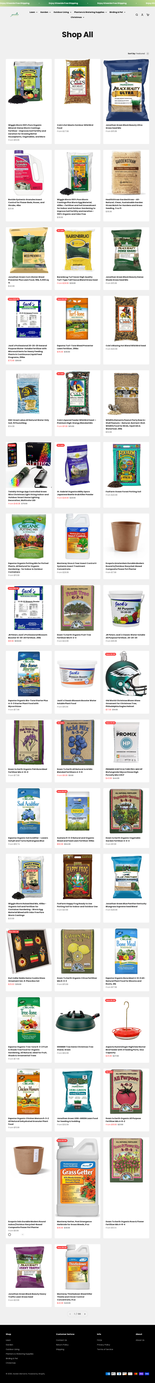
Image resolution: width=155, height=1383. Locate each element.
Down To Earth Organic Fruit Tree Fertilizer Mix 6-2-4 (74, 636)
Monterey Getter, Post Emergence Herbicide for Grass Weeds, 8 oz (74, 1223)
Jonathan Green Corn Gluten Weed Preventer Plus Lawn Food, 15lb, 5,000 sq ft (28, 280)
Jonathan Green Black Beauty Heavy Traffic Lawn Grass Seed (27, 1295)
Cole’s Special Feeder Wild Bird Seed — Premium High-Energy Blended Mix (76, 421)
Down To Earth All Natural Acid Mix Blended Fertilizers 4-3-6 (74, 770)
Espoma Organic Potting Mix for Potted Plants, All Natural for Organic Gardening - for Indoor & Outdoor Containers (28, 567)
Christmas (76, 17)
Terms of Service (105, 1349)
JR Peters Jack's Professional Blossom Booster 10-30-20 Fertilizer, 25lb (27, 636)
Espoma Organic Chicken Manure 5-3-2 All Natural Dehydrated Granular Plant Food (28, 1121)
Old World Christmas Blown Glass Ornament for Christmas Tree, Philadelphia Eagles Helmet (123, 703)
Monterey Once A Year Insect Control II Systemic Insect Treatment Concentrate (76, 566)
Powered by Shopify (36, 1374)
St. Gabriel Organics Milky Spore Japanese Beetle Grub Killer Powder (75, 493)
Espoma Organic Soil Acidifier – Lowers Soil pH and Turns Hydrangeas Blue (28, 839)
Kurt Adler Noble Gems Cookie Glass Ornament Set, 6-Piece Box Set (26, 979)
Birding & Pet (116, 12)
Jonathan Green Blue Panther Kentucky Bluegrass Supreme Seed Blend (126, 905)
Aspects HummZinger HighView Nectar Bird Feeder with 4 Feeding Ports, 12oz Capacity (126, 1049)
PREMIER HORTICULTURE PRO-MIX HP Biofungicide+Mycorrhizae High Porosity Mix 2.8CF (124, 772)
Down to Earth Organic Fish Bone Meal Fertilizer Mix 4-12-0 (27, 770)
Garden (44, 12)
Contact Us (61, 1340)
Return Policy (62, 1344)
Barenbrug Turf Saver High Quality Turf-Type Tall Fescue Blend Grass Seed (77, 278)
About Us (140, 1340)
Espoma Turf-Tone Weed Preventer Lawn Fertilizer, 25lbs (75, 347)
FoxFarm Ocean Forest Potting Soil (123, 491)
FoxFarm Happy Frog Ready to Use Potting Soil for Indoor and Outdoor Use (77, 905)
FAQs (99, 1340)
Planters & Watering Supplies (89, 12)
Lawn (32, 12)
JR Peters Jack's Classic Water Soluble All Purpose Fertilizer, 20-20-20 (125, 636)
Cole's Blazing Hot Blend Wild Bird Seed (126, 345)
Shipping (60, 1349)
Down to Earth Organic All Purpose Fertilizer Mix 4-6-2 (123, 1120)
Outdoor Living (61, 12)
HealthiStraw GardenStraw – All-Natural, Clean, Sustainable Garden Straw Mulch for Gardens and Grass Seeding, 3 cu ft (124, 204)
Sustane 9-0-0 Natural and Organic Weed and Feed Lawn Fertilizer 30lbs (75, 839)
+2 (22, 1234)
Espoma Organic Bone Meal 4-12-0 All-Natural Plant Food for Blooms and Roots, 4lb (125, 981)
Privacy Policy (103, 1344)
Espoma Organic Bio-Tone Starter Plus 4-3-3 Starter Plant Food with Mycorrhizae (28, 703)
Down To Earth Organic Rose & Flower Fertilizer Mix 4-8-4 (125, 1223)
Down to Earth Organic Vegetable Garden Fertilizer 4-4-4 (123, 839)
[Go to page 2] (85, 1314)
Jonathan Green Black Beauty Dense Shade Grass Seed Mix (124, 278)
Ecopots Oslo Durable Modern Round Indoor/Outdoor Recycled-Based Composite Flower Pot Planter (27, 1224)
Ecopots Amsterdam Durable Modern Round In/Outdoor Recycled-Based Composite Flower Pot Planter (125, 566)
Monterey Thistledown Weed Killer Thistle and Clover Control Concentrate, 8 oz (74, 1297)
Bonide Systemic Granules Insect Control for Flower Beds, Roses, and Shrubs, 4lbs (26, 202)
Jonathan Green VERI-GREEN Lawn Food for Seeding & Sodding (77, 1120)
